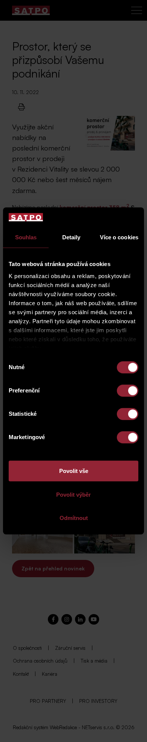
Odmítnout (74, 518)
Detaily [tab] (71, 237)
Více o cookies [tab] (119, 237)
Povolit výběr (73, 494)
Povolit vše (73, 471)
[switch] (127, 391)
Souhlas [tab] (26, 237)
